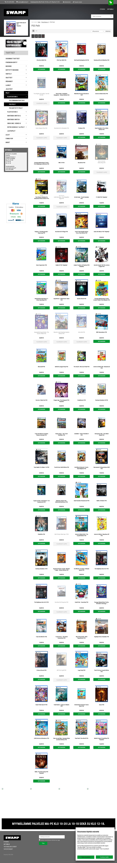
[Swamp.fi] (16, 12)
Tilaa (43, 843)
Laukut (8, 85)
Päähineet (9, 81)
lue (58, 840)
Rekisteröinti (67, 2)
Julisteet (9, 89)
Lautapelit (11, 131)
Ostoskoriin (41, 69)
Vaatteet (9, 78)
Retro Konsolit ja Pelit (16, 127)
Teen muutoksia (85, 857)
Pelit (7, 93)
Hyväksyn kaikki (104, 857)
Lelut (8, 135)
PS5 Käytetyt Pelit (16, 108)
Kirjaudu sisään (78, 2)
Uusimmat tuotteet (13, 58)
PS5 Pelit (12, 104)
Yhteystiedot (8, 849)
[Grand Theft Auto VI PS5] (11, 27)
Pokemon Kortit (11, 62)
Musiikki (9, 66)
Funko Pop (9, 138)
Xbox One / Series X (14, 123)
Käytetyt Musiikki (12, 70)
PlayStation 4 (12, 112)
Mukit (8, 142)
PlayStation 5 (12, 97)
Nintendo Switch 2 (14, 116)
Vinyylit (9, 74)
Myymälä (110, 9)
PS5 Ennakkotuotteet (17, 100)
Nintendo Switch (13, 119)
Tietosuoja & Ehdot (10, 846)
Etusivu (102, 9)
